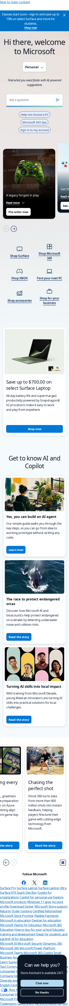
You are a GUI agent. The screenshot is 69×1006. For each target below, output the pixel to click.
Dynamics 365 (52, 943)
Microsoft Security (29, 943)
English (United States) (15, 985)
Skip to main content (15, 2)
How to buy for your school (33, 930)
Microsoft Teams (11, 953)
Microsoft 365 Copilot (38, 953)
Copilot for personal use (36, 897)
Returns (5, 911)
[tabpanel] (34, 260)
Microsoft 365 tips (34, 122)
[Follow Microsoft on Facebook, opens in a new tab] (24, 883)
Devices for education (46, 920)
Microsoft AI (8, 943)
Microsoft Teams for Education (21, 925)
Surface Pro (8, 888)
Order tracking (22, 911)
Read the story (19, 637)
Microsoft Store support (51, 906)
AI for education (22, 939)
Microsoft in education (15, 920)
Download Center (22, 906)
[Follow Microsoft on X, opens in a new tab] (34, 883)
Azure (17, 957)
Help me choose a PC (34, 114)
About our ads (58, 1004)
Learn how (16, 550)
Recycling (41, 1004)
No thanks (42, 992)
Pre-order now (18, 212)
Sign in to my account (34, 130)
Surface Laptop (27, 888)
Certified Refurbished (47, 911)
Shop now (30, 27)
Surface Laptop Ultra (52, 888)
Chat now (42, 983)
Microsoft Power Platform (37, 948)
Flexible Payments (46, 916)
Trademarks (8, 1004)
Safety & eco (25, 1004)
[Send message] (57, 100)
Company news (10, 976)
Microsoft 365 (9, 948)
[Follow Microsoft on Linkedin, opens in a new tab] (45, 883)
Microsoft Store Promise (17, 916)
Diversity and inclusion (15, 980)
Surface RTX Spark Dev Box (18, 893)
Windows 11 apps (39, 902)
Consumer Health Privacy (17, 994)
